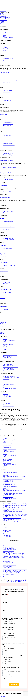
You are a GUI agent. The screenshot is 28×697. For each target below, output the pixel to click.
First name (4, 594)
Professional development (9, 480)
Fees (4, 446)
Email (3, 610)
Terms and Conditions (15, 580)
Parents (4, 441)
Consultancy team (4, 262)
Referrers (2, 298)
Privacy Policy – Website (15, 581)
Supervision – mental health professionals (12, 479)
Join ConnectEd (4, 271)
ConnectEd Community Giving (7, 227)
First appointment (7, 447)
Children (5, 438)
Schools (2, 218)
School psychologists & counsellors (8, 173)
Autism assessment (7, 445)
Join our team (6, 531)
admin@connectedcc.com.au (9, 549)
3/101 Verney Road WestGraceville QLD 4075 (8, 551)
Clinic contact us (6, 545)
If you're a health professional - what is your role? (13, 644)
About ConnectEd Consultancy (10, 472)
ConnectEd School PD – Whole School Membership (15, 504)
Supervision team (4, 253)
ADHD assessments (7, 443)
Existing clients (3, 306)
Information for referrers (8, 548)
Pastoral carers (3, 185)
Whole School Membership (6, 160)
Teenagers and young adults (9, 440)
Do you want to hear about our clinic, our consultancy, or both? (12, 619)
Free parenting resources (8, 451)
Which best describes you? (9, 627)
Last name (4, 602)
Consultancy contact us (8, 547)
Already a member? (5, 197)
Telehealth (5, 450)
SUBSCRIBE (14, 684)
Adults (4, 442)
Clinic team (3, 245)
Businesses (5, 475)
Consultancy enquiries (5, 289)
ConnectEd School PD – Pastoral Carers (12, 507)
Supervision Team (7, 528)
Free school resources (8, 483)
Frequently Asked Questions (9, 449)
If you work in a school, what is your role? (12, 667)
